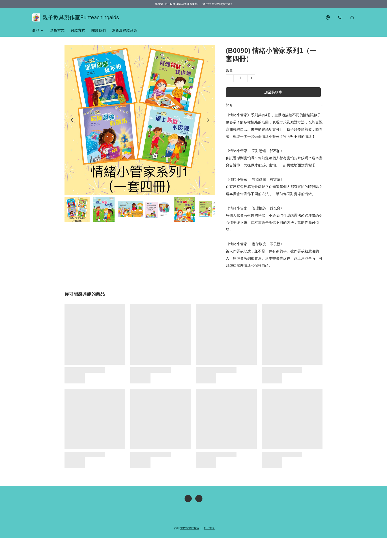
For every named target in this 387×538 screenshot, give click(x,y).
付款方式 (78, 30)
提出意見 (209, 528)
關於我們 (98, 30)
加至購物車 (273, 92)
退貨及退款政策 (124, 30)
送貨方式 (57, 30)
